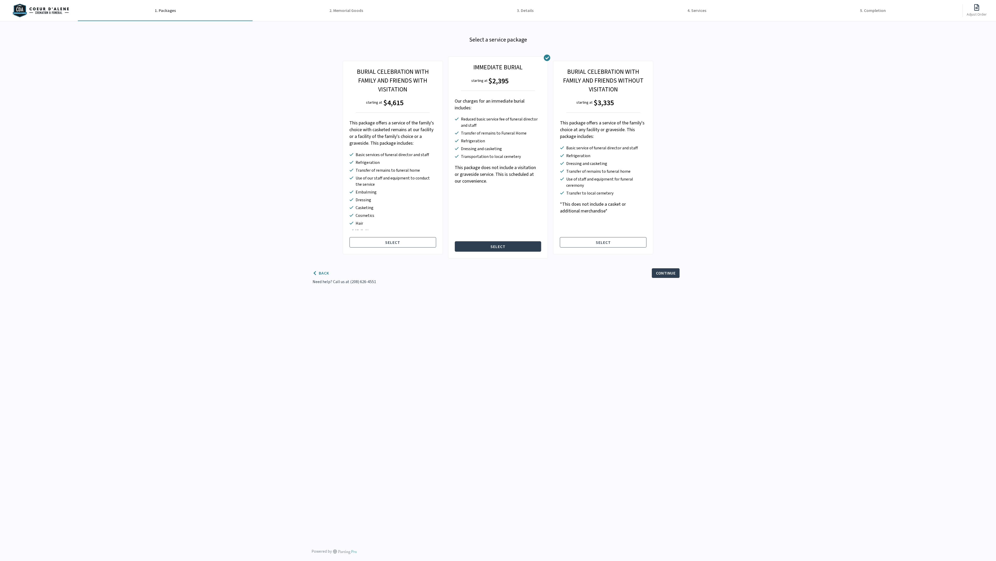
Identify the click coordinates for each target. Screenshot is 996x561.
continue (665, 273)
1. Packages (165, 10)
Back (324, 273)
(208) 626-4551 (363, 282)
